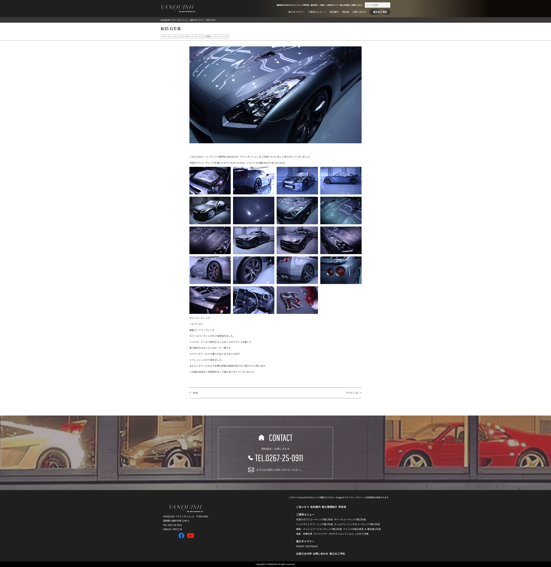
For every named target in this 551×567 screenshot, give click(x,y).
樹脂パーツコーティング (217, 36)
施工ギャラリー (305, 541)
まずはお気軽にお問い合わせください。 (279, 470)
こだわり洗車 (361, 533)
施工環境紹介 (329, 507)
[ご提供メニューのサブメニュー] (325, 12)
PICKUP (300, 546)
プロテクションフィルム (341, 533)
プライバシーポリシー (354, 497)
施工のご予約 (380, 11)
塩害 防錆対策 (304, 533)
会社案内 (315, 507)
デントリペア (320, 533)
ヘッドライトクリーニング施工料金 (314, 524)
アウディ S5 (352, 392)
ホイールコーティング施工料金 (350, 519)
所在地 (342, 507)
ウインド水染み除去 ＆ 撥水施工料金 (362, 529)
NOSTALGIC (311, 546)
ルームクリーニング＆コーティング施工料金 (357, 524)
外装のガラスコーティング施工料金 (314, 519)
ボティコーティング (194, 36)
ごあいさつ (302, 507)
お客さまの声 (304, 553)
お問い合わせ (320, 553)
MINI (195, 392)
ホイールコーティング (172, 36)
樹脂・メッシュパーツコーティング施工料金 (319, 529)
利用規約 (370, 497)
